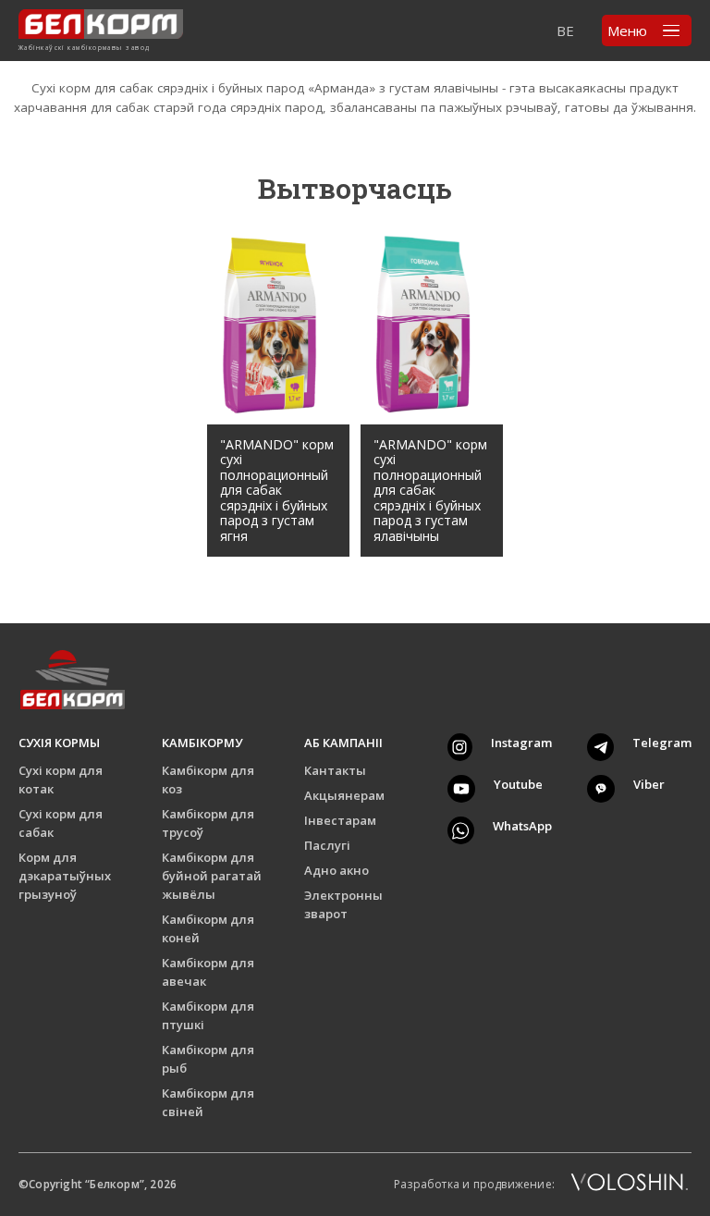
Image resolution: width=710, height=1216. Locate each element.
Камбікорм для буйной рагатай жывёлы (212, 876)
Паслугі (327, 845)
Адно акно (336, 870)
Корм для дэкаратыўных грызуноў (64, 876)
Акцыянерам (344, 795)
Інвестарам (340, 820)
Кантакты (335, 770)
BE (565, 30)
